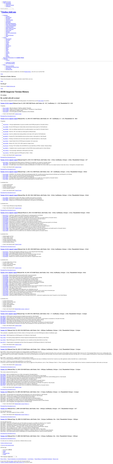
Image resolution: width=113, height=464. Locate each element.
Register (5, 1)
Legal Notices (31, 458)
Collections (5, 58)
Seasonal (7, 52)
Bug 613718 (5, 292)
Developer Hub (9, 69)
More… (4, 64)
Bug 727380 (5, 229)
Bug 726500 (5, 175)
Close (2, 73)
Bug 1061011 (6, 150)
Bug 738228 (5, 176)
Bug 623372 (5, 251)
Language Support (9, 27)
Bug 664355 (5, 256)
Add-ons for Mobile (10, 65)
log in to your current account (8, 445)
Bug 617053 (5, 290)
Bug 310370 (5, 252)
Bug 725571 (5, 224)
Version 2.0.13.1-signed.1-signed (9, 171)
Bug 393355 (3, 374)
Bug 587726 (3, 322)
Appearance (8, 21)
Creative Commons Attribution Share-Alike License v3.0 (12, 462)
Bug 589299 (5, 282)
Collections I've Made (10, 62)
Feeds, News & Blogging (11, 24)
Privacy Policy (4, 458)
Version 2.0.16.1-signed (7, 103)
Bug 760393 (5, 179)
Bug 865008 (5, 131)
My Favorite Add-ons (10, 63)
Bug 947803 (5, 143)
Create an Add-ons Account (6, 443)
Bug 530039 (3, 379)
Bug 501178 (3, 376)
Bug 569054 (3, 319)
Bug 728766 (5, 230)
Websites (7, 56)
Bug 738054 (5, 200)
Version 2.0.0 (4, 436)
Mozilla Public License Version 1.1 (22, 403)
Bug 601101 (5, 278)
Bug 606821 (5, 284)
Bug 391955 (5, 275)
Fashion (7, 44)
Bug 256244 (5, 294)
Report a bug (55, 458)
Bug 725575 (5, 227)
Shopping (8, 31)
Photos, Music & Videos (11, 28)
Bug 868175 (5, 138)
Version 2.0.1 (4, 419)
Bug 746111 (5, 164)
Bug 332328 (5, 174)
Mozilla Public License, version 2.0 (22, 308)
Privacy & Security (10, 29)
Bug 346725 (3, 316)
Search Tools (8, 30)
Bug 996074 (5, 148)
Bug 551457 (3, 385)
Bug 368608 (5, 126)
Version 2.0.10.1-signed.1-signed (9, 249)
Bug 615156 (5, 295)
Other (7, 36)
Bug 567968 (5, 218)
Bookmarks (8, 22)
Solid (7, 54)
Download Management (11, 23)
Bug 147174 (5, 215)
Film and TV (8, 45)
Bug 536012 (3, 382)
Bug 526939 (3, 377)
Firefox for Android (10, 5)
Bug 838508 (5, 129)
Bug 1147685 (6, 110)
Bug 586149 (3, 317)
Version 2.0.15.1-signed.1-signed (9, 118)
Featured (7, 16)
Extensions (5, 15)
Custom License (18, 113)
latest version (41, 100)
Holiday (7, 47)
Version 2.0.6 (4, 349)
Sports (7, 55)
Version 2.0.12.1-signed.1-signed (9, 195)
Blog (4, 452)
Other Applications (7, 2)
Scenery (7, 51)
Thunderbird (8, 4)
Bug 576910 (3, 339)
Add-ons (12, 12)
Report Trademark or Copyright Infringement (17, 458)
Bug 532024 (3, 380)
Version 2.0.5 (4, 369)
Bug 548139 (3, 383)
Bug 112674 (5, 289)
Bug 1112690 (6, 108)
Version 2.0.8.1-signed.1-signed (9, 313)
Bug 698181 (5, 223)
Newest (7, 41)
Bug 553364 (5, 216)
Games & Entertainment (11, 25)
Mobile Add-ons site (11, 86)
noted (12, 461)
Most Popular (8, 17)
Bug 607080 (5, 286)
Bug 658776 (5, 221)
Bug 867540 (5, 134)
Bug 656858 (5, 254)
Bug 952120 (5, 145)
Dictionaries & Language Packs (12, 67)
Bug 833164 (5, 124)
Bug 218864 (3, 318)
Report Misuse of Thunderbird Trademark (43, 458)
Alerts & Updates (9, 19)
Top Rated (8, 18)
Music (7, 48)
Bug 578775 (3, 342)
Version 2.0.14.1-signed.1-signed (9, 160)
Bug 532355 (3, 381)
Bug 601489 (5, 277)
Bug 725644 (5, 163)
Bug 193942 (5, 255)
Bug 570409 (3, 335)
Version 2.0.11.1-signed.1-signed (9, 212)
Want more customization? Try (13, 57)
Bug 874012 (5, 141)
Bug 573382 (3, 337)
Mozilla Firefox (27, 71)
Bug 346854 (5, 197)
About (4, 450)
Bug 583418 (3, 323)
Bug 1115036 (6, 109)
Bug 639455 (5, 198)
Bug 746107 (5, 162)
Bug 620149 (5, 291)
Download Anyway (12, 116)
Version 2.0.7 (4, 330)
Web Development (9, 35)
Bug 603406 (5, 279)
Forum (4, 454)
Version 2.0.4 (4, 392)
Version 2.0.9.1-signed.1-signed (9, 272)
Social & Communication (11, 32)
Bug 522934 (5, 111)
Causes (7, 43)
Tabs (7, 34)
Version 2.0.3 (4, 408)
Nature (7, 49)
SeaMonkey (8, 6)
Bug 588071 (5, 283)
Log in (9, 1)
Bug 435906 (3, 375)
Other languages (4, 456)
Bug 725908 (5, 228)
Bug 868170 (5, 136)
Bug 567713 (5, 217)
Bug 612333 (5, 288)
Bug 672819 (5, 222)
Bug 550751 (5, 276)
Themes (4, 37)
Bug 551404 (5, 281)
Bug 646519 (5, 220)
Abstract (7, 42)
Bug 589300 (5, 285)
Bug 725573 (5, 225)
